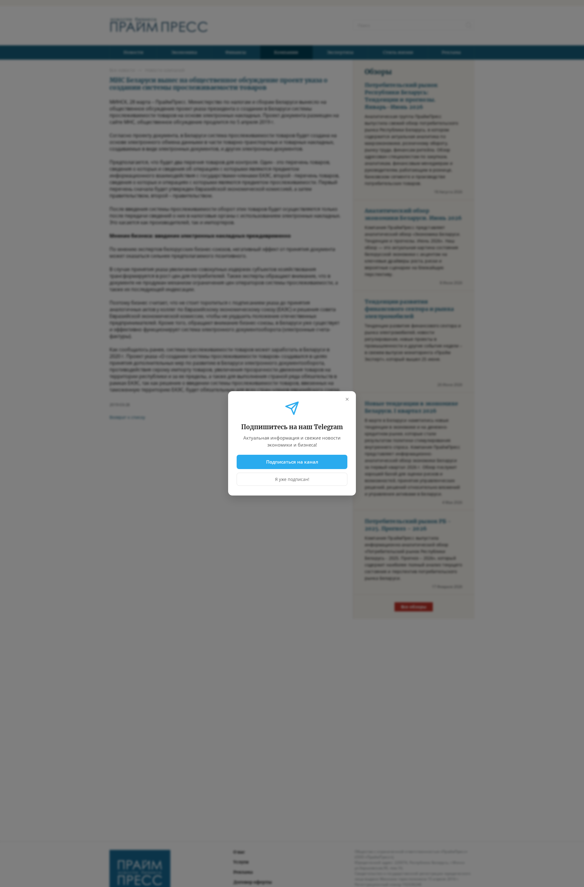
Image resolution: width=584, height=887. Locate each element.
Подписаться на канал (292, 462)
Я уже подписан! (292, 479)
